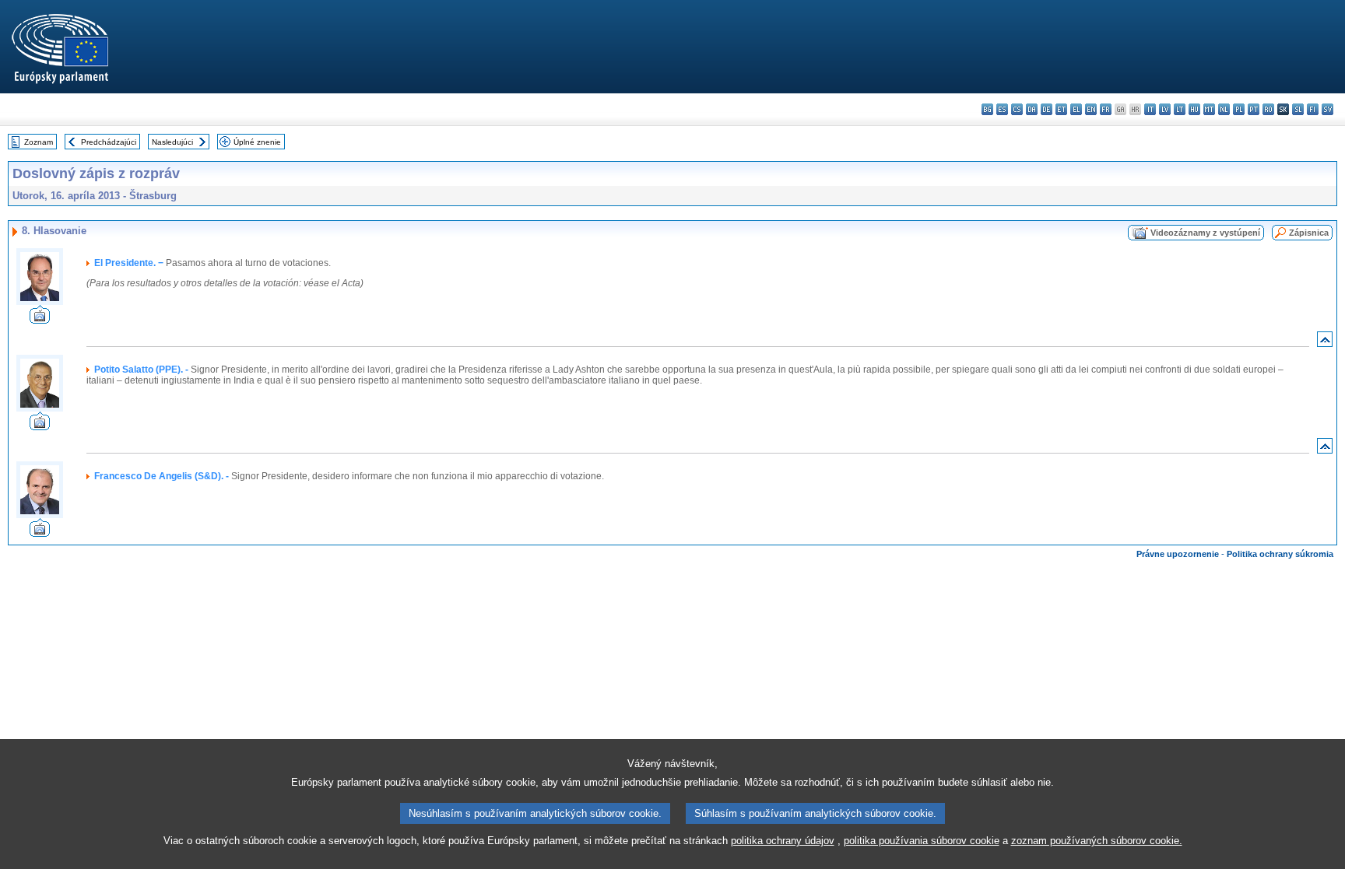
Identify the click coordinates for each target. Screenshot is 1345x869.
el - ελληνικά (1076, 109)
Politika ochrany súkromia (1280, 554)
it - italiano (1150, 109)
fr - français (1105, 109)
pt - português (1253, 109)
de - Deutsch (1046, 109)
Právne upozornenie (1177, 554)
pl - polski (1239, 109)
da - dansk (1032, 109)
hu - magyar (1194, 109)
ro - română (1268, 109)
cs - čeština (1017, 109)
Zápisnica (1309, 232)
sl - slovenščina (1298, 109)
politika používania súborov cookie (921, 840)
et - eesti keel (1061, 109)
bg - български (987, 109)
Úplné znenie (257, 142)
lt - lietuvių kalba (1179, 109)
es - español (1002, 109)
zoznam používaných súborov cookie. (1096, 840)
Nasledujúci (172, 142)
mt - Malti (1209, 109)
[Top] (1325, 342)
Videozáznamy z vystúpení (1205, 232)
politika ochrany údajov (782, 840)
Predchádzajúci (108, 142)
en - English (1091, 109)
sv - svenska (1327, 109)
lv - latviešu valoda (1165, 109)
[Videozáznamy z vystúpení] (40, 319)
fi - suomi (1313, 109)
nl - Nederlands (1224, 109)
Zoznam (38, 142)
